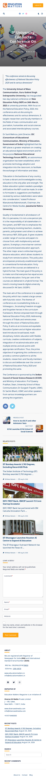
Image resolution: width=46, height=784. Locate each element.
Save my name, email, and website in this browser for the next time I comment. (23, 626)
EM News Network (17, 52)
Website (7, 616)
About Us (17, 775)
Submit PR (38, 5)
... (32, 474)
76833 (25, 665)
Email (6, 609)
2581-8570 (17, 668)
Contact (24, 775)
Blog (31, 775)
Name (7, 602)
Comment (8, 576)
